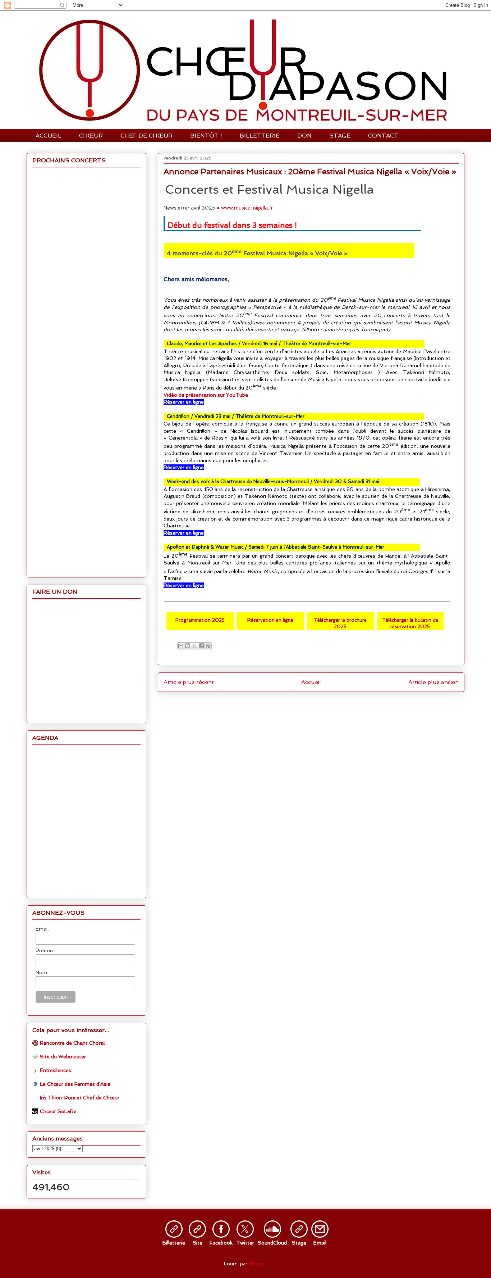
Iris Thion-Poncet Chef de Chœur (79, 1098)
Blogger (257, 1263)
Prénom (45, 950)
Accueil (311, 682)
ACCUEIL (48, 135)
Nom (41, 972)
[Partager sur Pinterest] (208, 645)
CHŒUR (91, 135)
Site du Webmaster (63, 1056)
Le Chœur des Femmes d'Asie (75, 1084)
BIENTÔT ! (206, 135)
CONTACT (383, 135)
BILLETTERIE (260, 135)
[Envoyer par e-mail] (180, 645)
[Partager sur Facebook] (201, 645)
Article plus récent (189, 682)
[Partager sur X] (194, 645)
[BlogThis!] (187, 645)
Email (42, 929)
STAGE (339, 135)
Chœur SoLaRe (58, 1111)
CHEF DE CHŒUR (146, 135)
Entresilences (55, 1070)
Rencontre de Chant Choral (72, 1043)
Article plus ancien (433, 682)
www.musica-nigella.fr (247, 208)
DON (304, 135)
